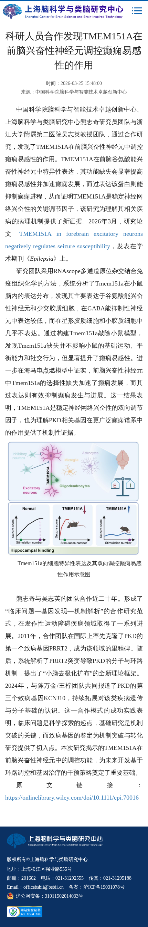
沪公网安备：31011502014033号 (49, 896)
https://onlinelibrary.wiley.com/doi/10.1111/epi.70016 (72, 797)
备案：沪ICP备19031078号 (97, 887)
